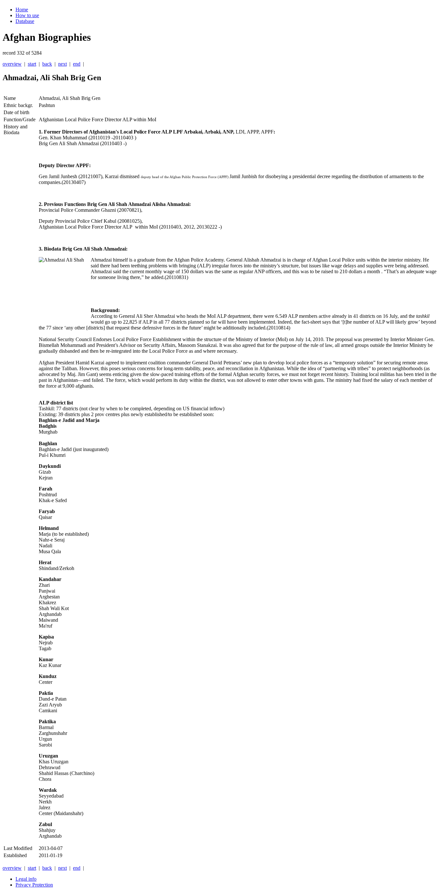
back (47, 64)
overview (12, 64)
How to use (27, 15)
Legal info (25, 879)
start (32, 64)
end (76, 64)
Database (24, 21)
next (62, 64)
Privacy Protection (34, 885)
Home (21, 9)
